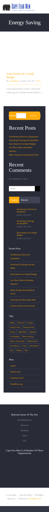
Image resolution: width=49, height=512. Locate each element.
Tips (26, 350)
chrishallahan (14, 81)
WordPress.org (16, 384)
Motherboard (32, 341)
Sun (11, 350)
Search (12, 116)
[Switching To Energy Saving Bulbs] (12, 224)
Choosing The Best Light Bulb (23, 300)
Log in (13, 366)
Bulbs (12, 323)
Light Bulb (22, 332)
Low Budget (14, 336)
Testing (19, 350)
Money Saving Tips (17, 341)
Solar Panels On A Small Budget (24, 53)
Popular (14, 200)
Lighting (32, 332)
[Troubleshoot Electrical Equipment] (12, 212)
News (39, 81)
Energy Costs (15, 327)
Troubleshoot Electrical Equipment (23, 137)
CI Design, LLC (35, 499)
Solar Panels (34, 346)
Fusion (12, 332)
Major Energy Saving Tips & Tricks (24, 155)
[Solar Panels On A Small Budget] (24, 55)
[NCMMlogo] (24, 470)
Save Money (15, 346)
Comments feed (16, 378)
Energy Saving (28, 327)
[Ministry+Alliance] (24, 458)
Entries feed (15, 372)
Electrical (21, 323)
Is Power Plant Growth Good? (22, 306)
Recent (24, 200)
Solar (24, 346)
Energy (30, 323)
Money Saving (27, 336)
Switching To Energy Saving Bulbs (23, 140)
